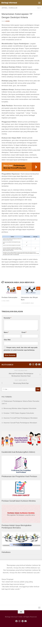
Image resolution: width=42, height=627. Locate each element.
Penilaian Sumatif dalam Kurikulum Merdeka (19, 501)
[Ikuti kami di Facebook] (30, 364)
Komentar (7, 318)
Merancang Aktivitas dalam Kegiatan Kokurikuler (20, 408)
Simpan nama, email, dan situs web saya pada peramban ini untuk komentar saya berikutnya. (20, 349)
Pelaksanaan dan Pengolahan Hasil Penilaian (19, 476)
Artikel (5, 8)
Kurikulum (13, 8)
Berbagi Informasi (9, 3)
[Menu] (39, 2)
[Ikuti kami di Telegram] (36, 364)
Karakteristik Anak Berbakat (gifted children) (18, 452)
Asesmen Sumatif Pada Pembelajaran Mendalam (20, 423)
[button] (21, 569)
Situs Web (7, 340)
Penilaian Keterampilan (9, 297)
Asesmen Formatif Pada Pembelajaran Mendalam (21, 418)
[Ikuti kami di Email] (39, 364)
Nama (6, 332)
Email (24, 332)
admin (7, 21)
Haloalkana (6, 552)
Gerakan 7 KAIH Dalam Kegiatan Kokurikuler (19, 413)
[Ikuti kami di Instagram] (33, 364)
